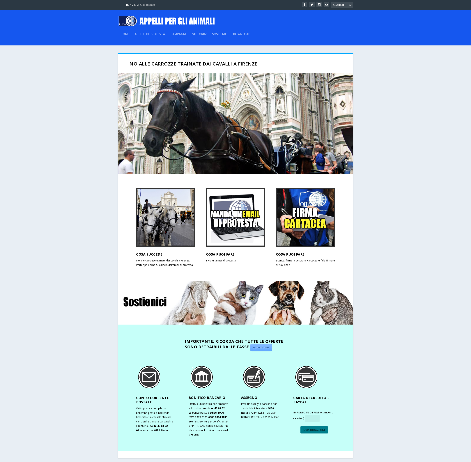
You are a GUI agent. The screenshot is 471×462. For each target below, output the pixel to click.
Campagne (179, 34)
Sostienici (220, 34)
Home (125, 34)
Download (241, 34)
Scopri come (261, 347)
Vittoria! (199, 34)
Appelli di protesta (150, 34)
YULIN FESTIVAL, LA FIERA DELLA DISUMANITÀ (169, 4)
